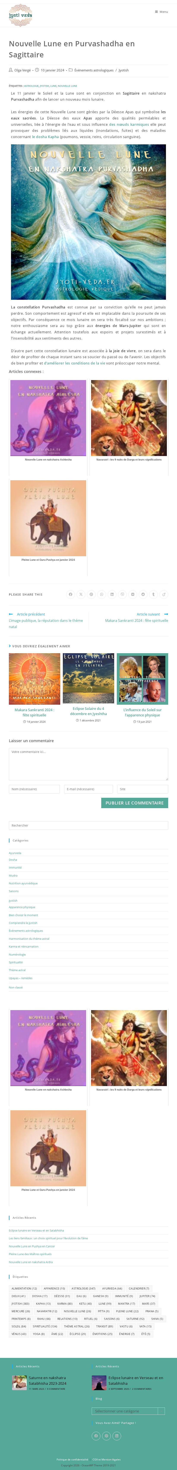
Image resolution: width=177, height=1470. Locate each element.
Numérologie (17, 954)
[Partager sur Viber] (122, 594)
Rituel (90, 1319)
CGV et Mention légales (107, 1459)
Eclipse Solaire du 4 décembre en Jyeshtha (88, 711)
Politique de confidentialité (72, 1459)
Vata (145, 1326)
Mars (148, 1304)
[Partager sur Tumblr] (153, 594)
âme (57, 1334)
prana (152, 1311)
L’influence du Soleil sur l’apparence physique (142, 712)
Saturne (135, 1319)
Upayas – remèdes (20, 978)
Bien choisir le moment (23, 915)
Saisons (14, 891)
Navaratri (47, 1311)
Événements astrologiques (94, 70)
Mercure (21, 1311)
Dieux (18, 1296)
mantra (126, 1304)
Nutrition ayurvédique (23, 883)
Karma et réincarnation (23, 946)
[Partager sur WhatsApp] (101, 594)
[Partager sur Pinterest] (91, 594)
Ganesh (100, 1296)
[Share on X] (81, 594)
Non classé (16, 987)
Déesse (62, 1296)
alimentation (24, 1288)
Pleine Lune (127, 1311)
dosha (39, 1296)
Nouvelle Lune (67, 85)
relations (67, 1319)
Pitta (104, 1311)
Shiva (157, 1319)
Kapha (43, 1304)
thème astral (77, 1326)
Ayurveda (15, 853)
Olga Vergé (22, 70)
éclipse (78, 1334)
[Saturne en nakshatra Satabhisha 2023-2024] (19, 1382)
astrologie (31, 85)
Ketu (85, 1304)
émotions (102, 1334)
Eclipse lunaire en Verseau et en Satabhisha (36, 1230)
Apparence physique (22, 907)
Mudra (13, 875)
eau (81, 1296)
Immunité (15, 867)
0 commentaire (56, 1388)
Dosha (13, 860)
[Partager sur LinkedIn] (112, 594)
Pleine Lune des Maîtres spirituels (30, 1254)
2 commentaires (142, 1388)
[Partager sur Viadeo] (164, 594)
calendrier (139, 1288)
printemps (21, 1319)
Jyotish (124, 70)
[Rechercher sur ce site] (88, 825)
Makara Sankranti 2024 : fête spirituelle (34, 712)
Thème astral (17, 970)
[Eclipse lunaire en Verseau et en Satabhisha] (99, 1382)
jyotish (44, 85)
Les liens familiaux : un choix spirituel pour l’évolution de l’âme (48, 1238)
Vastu (126, 1326)
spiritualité (45, 1326)
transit (104, 1326)
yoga (39, 1334)
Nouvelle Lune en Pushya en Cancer (32, 1246)
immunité (124, 1296)
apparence (54, 1288)
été (145, 1334)
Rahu (44, 1319)
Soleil (19, 1326)
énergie (126, 1334)
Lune (53, 85)
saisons (112, 1319)
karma (65, 1304)
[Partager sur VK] (132, 594)
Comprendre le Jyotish (23, 923)
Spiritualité (16, 962)
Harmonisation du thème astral (29, 939)
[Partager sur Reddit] (143, 594)
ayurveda (112, 1288)
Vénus (19, 1334)
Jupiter (147, 1296)
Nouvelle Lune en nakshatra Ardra (31, 1262)
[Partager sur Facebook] (70, 594)
